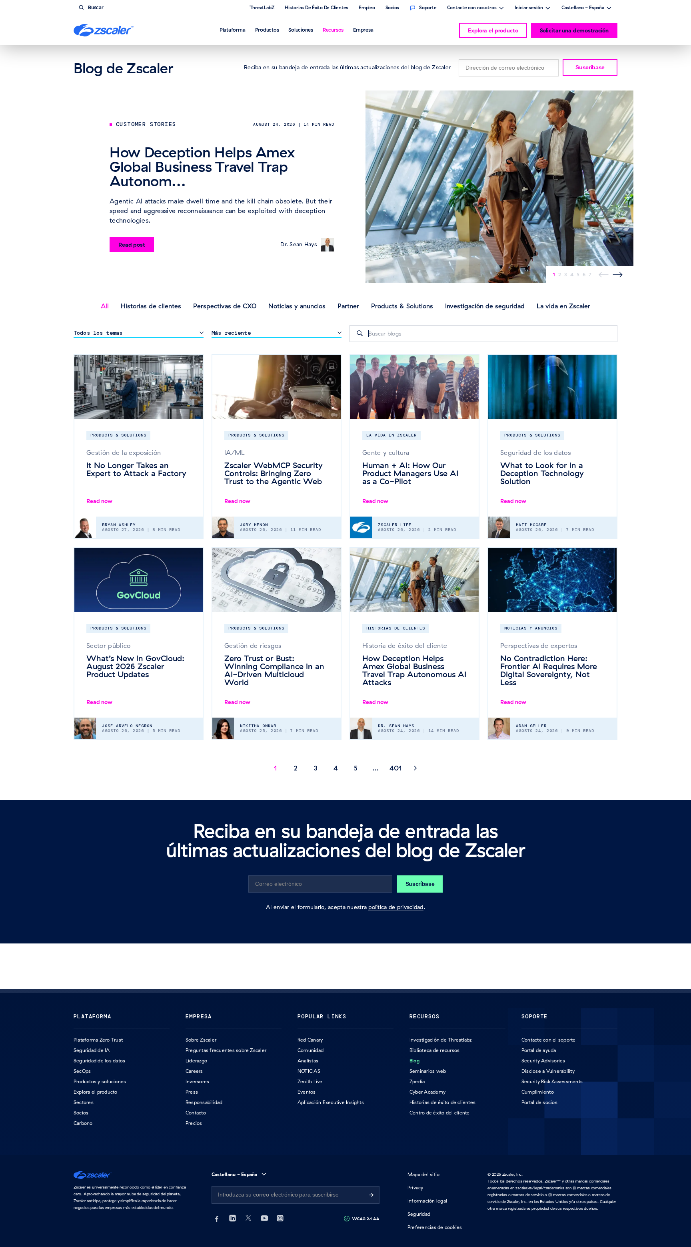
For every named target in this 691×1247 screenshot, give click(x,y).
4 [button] (336, 768)
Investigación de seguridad (485, 306)
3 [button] (316, 768)
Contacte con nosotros (472, 8)
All (105, 306)
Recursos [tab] (333, 29)
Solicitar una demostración (574, 30)
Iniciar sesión (529, 8)
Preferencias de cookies (434, 1227)
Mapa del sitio (423, 1174)
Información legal (427, 1201)
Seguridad (418, 1214)
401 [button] (395, 768)
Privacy (415, 1188)
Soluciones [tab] (300, 29)
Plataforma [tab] (233, 29)
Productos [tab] (267, 29)
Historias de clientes (151, 306)
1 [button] (275, 768)
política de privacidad (395, 907)
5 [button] (355, 768)
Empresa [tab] (363, 29)
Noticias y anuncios (297, 306)
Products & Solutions (402, 306)
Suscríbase (590, 67)
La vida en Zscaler (563, 306)
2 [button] (296, 768)
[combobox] (483, 333)
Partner (348, 306)
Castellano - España (582, 8)
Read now (99, 501)
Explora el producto (493, 30)
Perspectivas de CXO (224, 306)
